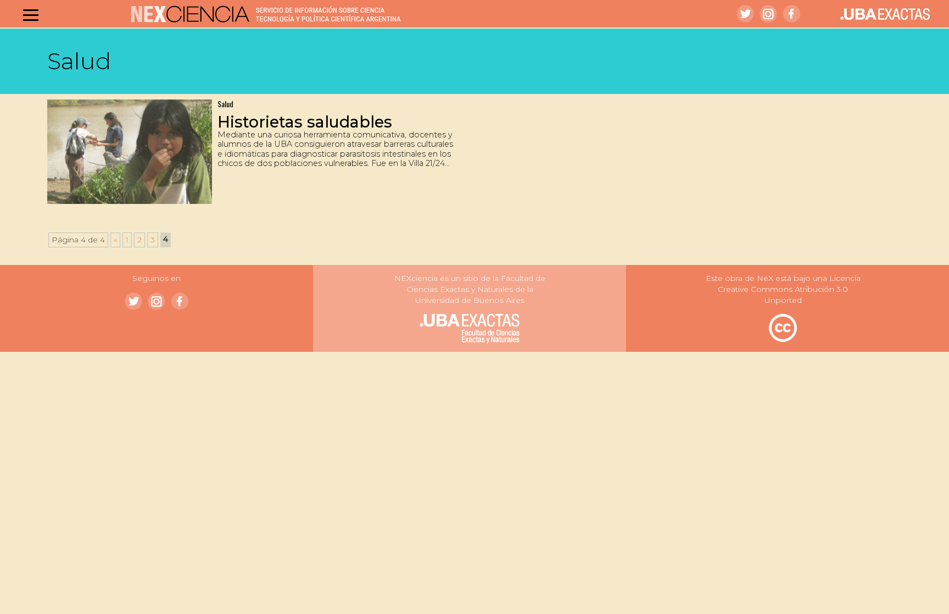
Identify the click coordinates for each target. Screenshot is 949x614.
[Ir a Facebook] (791, 14)
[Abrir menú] (30, 14)
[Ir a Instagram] (768, 14)
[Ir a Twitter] (745, 14)
